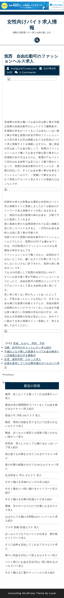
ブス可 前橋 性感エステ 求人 (22, 527)
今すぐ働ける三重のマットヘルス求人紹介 (30, 572)
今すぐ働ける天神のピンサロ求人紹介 (27, 482)
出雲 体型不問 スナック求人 (22, 359)
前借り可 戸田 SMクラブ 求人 (22, 415)
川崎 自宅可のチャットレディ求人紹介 (28, 347)
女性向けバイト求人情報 (32, 24)
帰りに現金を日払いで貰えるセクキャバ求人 (31, 555)
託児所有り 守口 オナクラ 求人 (23, 475)
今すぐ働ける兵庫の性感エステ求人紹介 (28, 499)
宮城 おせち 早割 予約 (29, 343)
